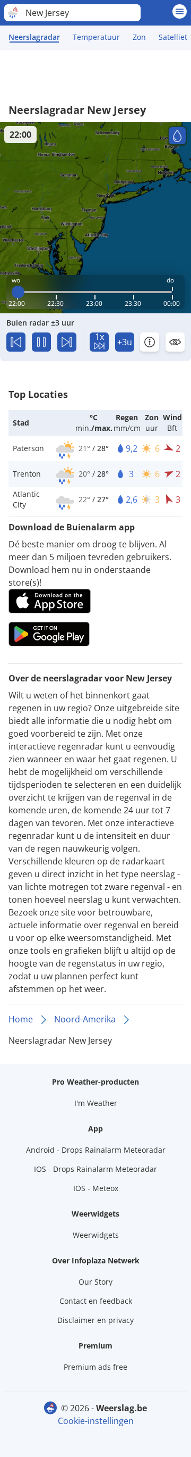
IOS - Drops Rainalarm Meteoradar (95, 1169)
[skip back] (15, 342)
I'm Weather (95, 1103)
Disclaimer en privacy (95, 1320)
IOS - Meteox (95, 1188)
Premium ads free (95, 1367)
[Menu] (179, 11)
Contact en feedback (95, 1301)
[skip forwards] (66, 342)
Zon (139, 37)
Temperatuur (96, 37)
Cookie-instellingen (96, 1421)
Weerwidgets (96, 1235)
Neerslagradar (34, 37)
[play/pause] (41, 342)
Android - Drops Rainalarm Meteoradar (96, 1150)
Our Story (95, 1282)
